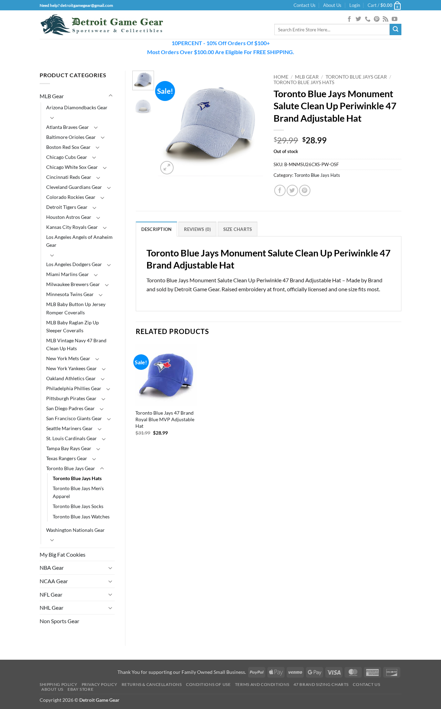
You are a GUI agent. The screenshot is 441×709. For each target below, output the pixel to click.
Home (281, 77)
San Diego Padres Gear (70, 408)
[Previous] (169, 123)
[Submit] (395, 30)
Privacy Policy (99, 684)
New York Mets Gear (68, 358)
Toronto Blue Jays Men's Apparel (78, 492)
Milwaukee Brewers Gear (73, 284)
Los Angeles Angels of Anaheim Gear (79, 241)
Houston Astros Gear (68, 217)
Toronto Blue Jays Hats (77, 478)
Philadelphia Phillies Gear (73, 388)
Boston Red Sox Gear (68, 147)
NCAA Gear (54, 581)
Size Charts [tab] (237, 229)
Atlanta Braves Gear (67, 127)
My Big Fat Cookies (62, 554)
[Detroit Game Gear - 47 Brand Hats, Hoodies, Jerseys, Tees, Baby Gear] (102, 24)
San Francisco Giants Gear (74, 418)
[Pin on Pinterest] (304, 190)
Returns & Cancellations (152, 684)
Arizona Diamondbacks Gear (76, 107)
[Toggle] (110, 96)
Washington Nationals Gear (75, 530)
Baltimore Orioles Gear (71, 137)
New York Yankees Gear (71, 368)
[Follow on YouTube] (394, 19)
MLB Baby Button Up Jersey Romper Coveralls (75, 308)
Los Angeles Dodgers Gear (74, 264)
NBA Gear (52, 567)
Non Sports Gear (59, 621)
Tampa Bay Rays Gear (68, 448)
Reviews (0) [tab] (197, 229)
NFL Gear (51, 594)
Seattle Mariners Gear (69, 428)
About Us (332, 5)
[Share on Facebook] (280, 190)
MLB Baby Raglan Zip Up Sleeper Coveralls (72, 326)
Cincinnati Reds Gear (68, 177)
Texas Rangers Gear (66, 458)
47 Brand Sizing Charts (321, 684)
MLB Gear (52, 96)
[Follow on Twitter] (358, 19)
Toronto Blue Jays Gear (70, 468)
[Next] (252, 123)
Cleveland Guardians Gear (74, 187)
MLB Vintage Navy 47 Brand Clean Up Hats (76, 344)
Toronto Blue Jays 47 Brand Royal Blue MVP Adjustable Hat (164, 419)
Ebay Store (80, 689)
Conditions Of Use (208, 684)
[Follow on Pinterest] (376, 19)
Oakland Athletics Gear (71, 378)
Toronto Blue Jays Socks (78, 506)
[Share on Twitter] (292, 190)
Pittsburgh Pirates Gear (71, 398)
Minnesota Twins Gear (70, 294)
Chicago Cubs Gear (66, 157)
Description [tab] (156, 229)
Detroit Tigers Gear (67, 207)
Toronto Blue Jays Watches (81, 516)
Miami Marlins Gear (67, 274)
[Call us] (367, 19)
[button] (354, 5)
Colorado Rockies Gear (70, 197)
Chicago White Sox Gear (72, 167)
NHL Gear (51, 607)
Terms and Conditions (262, 684)
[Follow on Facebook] (349, 19)
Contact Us (305, 5)
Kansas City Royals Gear (72, 227)
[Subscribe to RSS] (385, 19)
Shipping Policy (58, 684)
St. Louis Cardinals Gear (71, 438)
